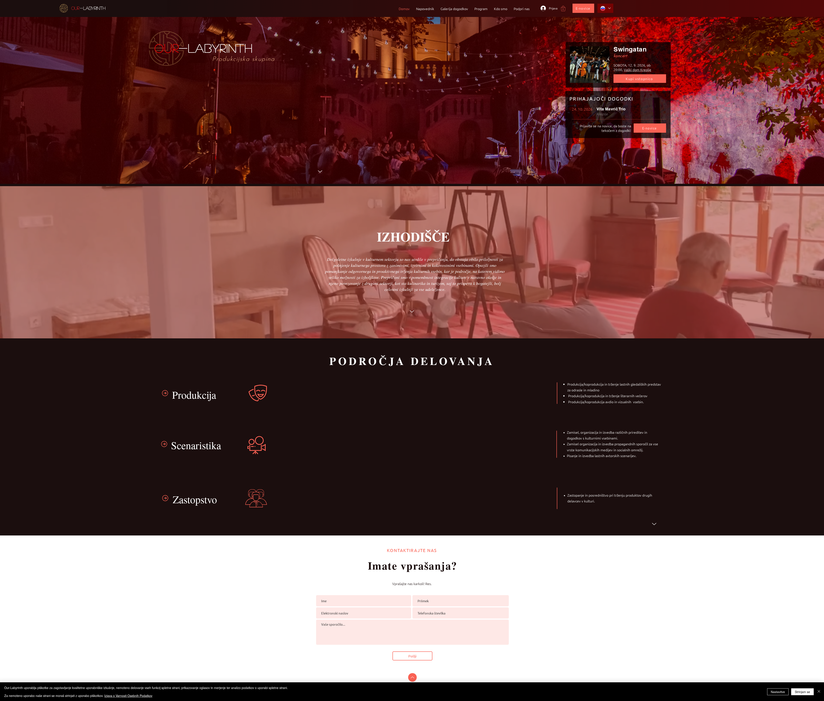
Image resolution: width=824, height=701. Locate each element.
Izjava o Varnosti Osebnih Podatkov (128, 695)
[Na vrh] (412, 677)
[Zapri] (818, 692)
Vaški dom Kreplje (637, 69)
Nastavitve (778, 692)
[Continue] (320, 171)
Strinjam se (802, 692)
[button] (563, 8)
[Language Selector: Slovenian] (605, 8)
